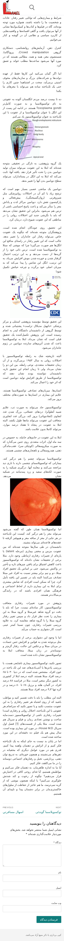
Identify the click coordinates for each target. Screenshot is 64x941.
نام (59, 872)
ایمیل (58, 887)
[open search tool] (32, 7)
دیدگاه (57, 842)
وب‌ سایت (56, 903)
